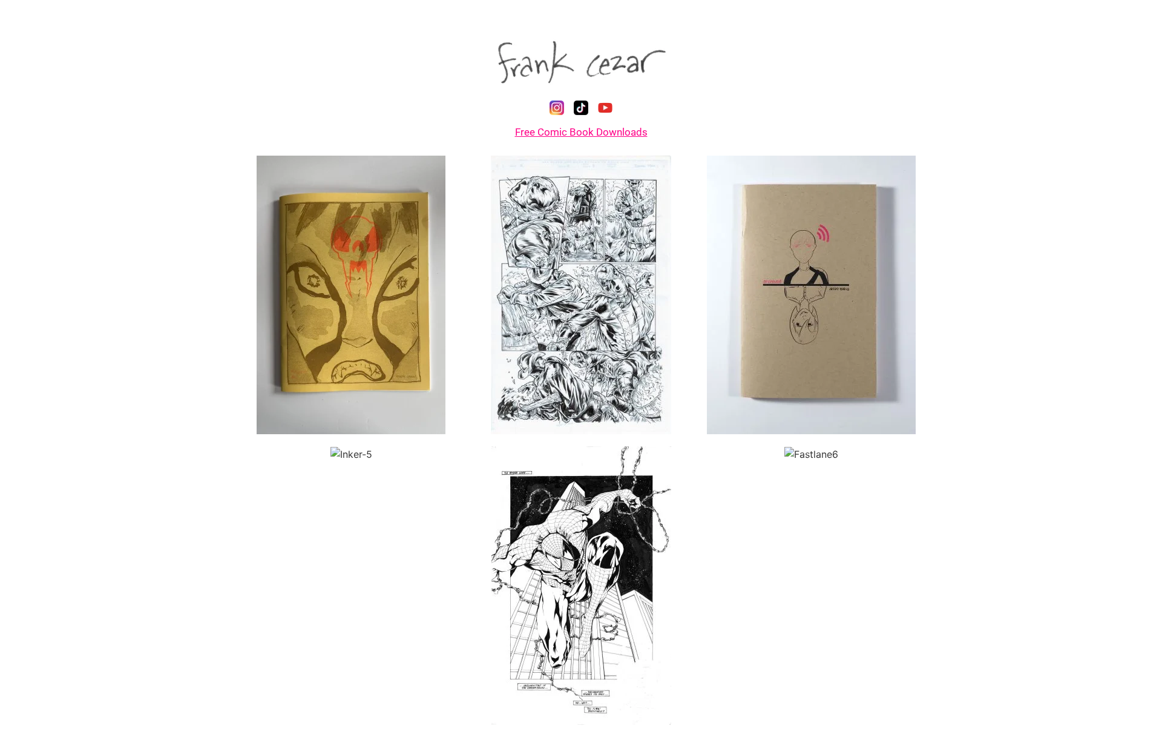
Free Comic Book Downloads (581, 132)
